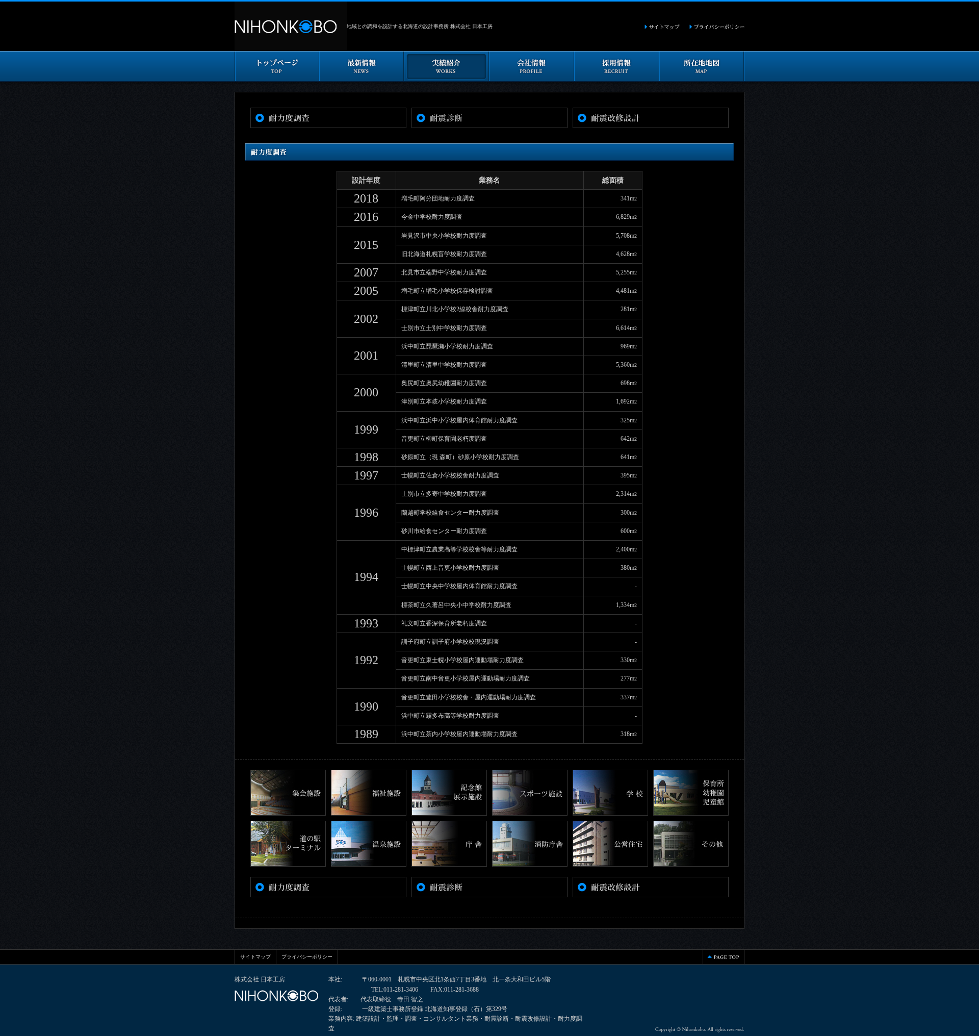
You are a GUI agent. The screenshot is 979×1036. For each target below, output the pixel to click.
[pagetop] (723, 959)
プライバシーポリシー (306, 956)
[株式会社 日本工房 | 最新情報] (361, 76)
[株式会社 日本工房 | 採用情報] (616, 76)
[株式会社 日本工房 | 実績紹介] (446, 76)
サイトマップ (255, 956)
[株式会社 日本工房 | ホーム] (277, 76)
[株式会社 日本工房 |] (716, 25)
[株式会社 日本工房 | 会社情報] (531, 76)
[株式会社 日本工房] (291, 45)
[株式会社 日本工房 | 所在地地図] (701, 76)
